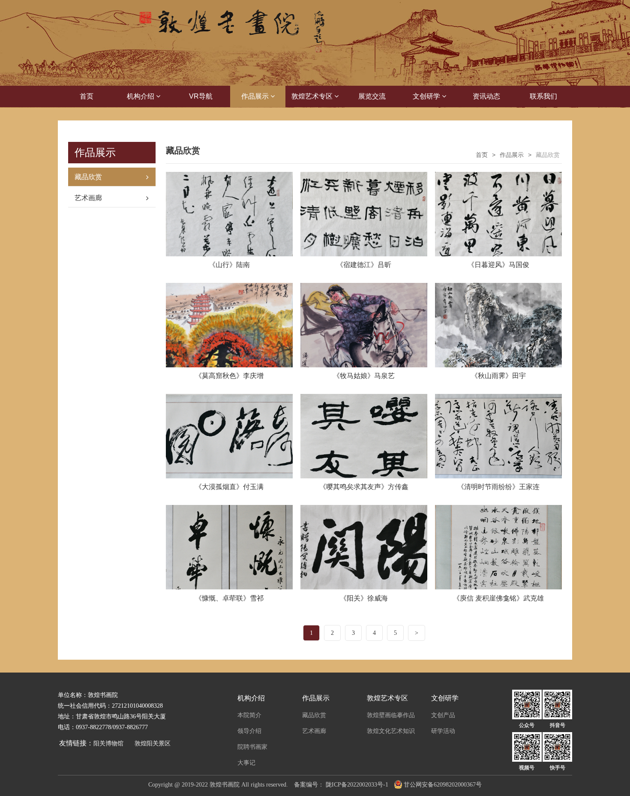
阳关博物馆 (108, 743)
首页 (86, 96)
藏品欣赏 (88, 176)
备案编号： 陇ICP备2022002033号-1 (341, 784)
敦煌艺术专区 (312, 96)
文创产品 (443, 715)
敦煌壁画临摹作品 (391, 715)
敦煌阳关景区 (153, 743)
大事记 (246, 762)
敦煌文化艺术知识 (391, 730)
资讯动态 (486, 96)
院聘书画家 (252, 746)
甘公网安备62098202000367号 (443, 784)
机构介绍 (141, 96)
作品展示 (255, 96)
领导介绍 (249, 730)
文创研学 (427, 96)
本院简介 (249, 715)
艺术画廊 (88, 197)
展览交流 (372, 96)
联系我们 (543, 96)
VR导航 (201, 96)
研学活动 (443, 730)
